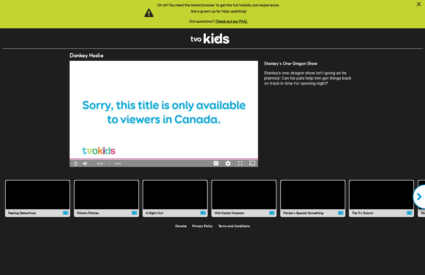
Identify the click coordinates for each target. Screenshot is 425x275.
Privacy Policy (202, 226)
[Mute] (85, 163)
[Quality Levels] (228, 163)
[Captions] (216, 163)
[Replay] (75, 163)
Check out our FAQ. (231, 21)
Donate (181, 226)
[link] (210, 42)
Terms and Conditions (234, 226)
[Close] (419, 4)
